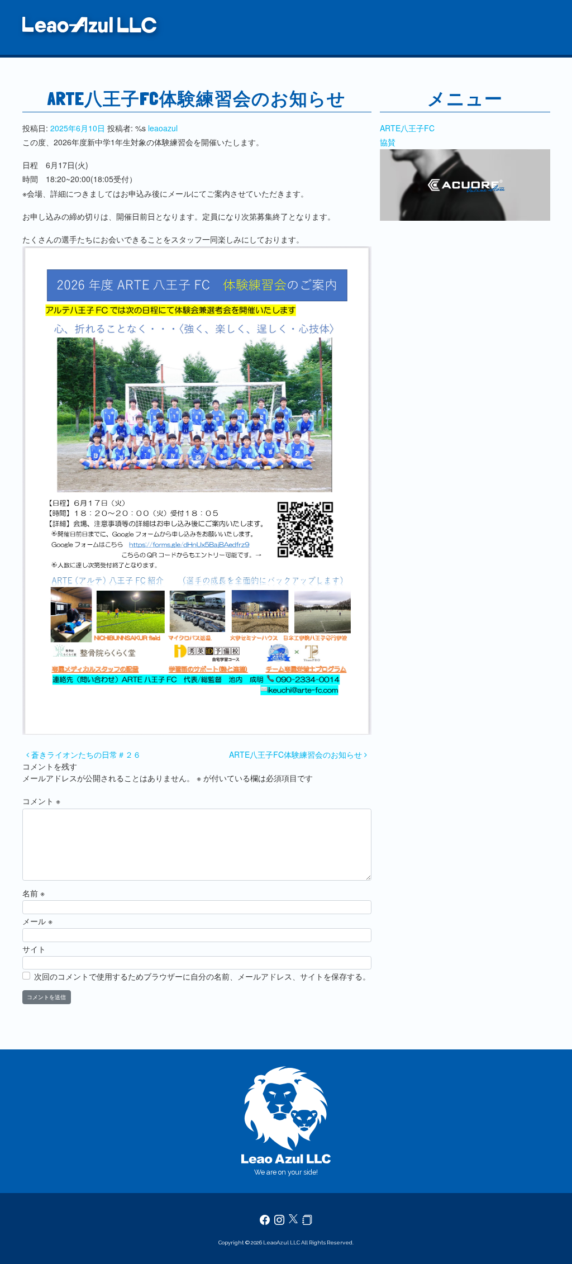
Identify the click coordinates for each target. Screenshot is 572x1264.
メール (37, 920)
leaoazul (163, 128)
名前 (33, 893)
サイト (34, 948)
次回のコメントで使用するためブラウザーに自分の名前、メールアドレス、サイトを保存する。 (202, 976)
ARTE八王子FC (407, 128)
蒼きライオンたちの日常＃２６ (85, 754)
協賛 (387, 142)
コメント (41, 800)
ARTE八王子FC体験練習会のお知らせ (296, 754)
